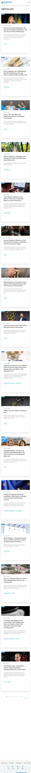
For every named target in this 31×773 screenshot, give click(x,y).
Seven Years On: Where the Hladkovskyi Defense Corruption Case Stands (14, 116)
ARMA (5, 423)
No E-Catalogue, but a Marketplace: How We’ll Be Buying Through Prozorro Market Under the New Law (15, 73)
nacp (17, 638)
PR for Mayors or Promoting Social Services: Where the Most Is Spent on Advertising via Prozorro (15, 539)
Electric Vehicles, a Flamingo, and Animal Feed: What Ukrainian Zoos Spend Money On (15, 158)
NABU (13, 593)
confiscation (7, 593)
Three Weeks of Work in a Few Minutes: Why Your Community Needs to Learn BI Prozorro (14, 198)
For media (27, 763)
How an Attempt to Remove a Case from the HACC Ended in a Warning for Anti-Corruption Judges (15, 242)
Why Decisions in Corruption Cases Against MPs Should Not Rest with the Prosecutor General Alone (15, 283)
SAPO (5, 298)
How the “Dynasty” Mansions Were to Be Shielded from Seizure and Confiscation (15, 580)
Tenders (11, 763)
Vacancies (4, 763)
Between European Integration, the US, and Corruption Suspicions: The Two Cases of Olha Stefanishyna (15, 29)
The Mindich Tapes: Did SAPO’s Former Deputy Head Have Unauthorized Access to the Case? (15, 667)
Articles (3, 14)
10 (20, 696)
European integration (9, 383)
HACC (5, 44)
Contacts (18, 763)
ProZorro (6, 87)
